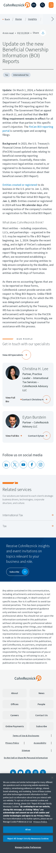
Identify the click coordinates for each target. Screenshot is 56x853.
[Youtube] (23, 464)
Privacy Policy (12, 743)
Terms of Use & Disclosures (26, 735)
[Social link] (13, 772)
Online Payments (14, 726)
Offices (14, 704)
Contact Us (41, 715)
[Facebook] (28, 772)
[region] (28, 813)
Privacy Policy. (40, 821)
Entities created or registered (19, 185)
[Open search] (42, 4)
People (41, 704)
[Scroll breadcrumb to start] (14, 19)
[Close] (52, 777)
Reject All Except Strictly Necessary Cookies (28, 838)
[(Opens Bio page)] (13, 373)
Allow (28, 829)
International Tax (20, 74)
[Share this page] (43, 33)
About (14, 693)
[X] (15, 464)
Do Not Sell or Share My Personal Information (26, 757)
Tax (6, 74)
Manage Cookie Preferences (28, 847)
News (41, 693)
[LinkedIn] (6, 464)
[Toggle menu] (51, 5)
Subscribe (41, 726)
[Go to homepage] (28, 678)
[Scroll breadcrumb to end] (42, 19)
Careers (14, 715)
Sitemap (26, 750)
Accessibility (40, 743)
